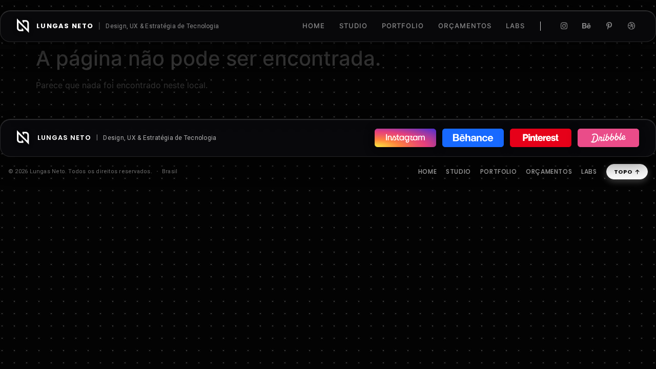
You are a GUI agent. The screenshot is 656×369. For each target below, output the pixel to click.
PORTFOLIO (403, 26)
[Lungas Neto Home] (23, 25)
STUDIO (353, 26)
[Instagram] (563, 26)
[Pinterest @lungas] (540, 138)
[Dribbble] (631, 26)
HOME (313, 26)
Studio (458, 171)
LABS (515, 26)
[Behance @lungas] (473, 138)
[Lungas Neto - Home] (23, 137)
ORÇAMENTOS (464, 26)
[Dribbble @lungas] (608, 138)
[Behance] (586, 26)
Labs (589, 171)
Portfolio (498, 171)
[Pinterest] (609, 26)
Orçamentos (549, 171)
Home (427, 171)
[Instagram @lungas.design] (405, 138)
